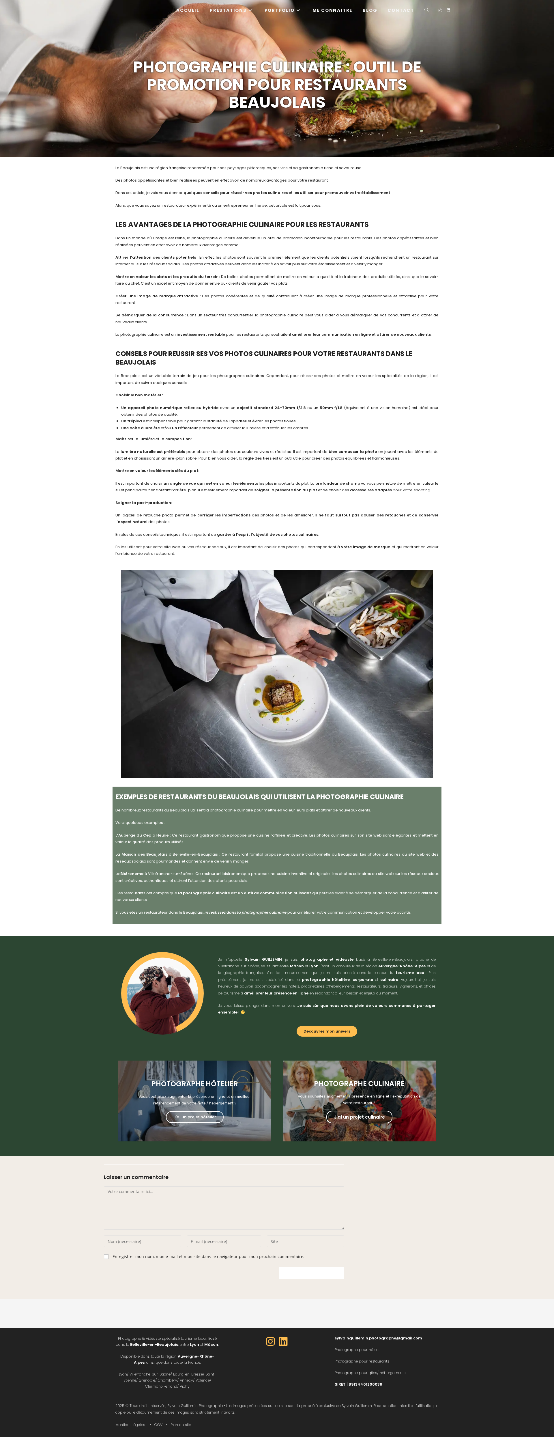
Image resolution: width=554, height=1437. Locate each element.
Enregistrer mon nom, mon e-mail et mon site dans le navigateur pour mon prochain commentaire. (208, 1256)
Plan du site (181, 1424)
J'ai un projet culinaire (359, 1117)
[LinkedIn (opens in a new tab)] (448, 10)
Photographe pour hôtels (357, 1349)
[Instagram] (271, 1341)
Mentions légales (130, 1424)
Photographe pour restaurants (362, 1361)
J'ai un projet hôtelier (194, 1117)
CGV (158, 1424)
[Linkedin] (283, 1341)
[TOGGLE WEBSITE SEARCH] (426, 10)
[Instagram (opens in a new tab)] (440, 10)
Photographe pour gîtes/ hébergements (370, 1373)
